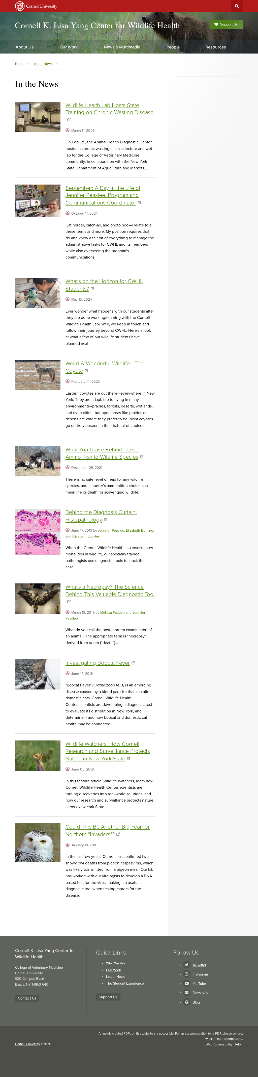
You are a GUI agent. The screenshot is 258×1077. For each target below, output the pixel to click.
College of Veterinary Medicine (39, 967)
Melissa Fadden (112, 612)
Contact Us (27, 998)
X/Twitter (199, 965)
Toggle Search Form (237, 6)
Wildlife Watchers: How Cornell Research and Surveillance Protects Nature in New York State (108, 751)
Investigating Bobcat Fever (98, 663)
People (173, 46)
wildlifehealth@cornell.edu (223, 1039)
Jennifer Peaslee (111, 530)
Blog (196, 1002)
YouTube (199, 984)
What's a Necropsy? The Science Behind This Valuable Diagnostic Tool (110, 591)
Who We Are (115, 963)
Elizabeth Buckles (86, 536)
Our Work (113, 970)
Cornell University (27, 1044)
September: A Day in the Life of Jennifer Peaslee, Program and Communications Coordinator (103, 195)
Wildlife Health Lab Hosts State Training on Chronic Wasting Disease (109, 109)
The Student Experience (125, 983)
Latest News (115, 977)
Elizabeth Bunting (139, 530)
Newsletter (201, 992)
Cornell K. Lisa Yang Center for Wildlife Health (97, 25)
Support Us (229, 24)
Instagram (200, 974)
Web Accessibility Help (223, 1044)
